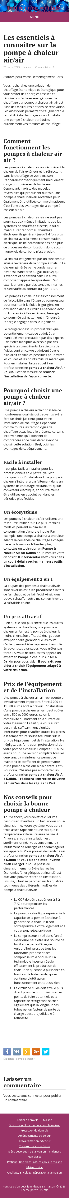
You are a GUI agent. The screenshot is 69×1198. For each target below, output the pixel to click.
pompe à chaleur (25, 1058)
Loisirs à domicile (27, 1120)
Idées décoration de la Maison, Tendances (34, 1151)
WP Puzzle (41, 1190)
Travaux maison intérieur (34, 1146)
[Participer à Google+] (36, 1051)
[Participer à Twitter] (45, 1051)
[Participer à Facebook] (7, 1051)
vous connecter (32, 1095)
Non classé (34, 1156)
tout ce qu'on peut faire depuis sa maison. (34, 10)
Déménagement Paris (47, 77)
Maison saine (34, 1167)
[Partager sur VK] (17, 1051)
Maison (27, 67)
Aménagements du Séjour (34, 1135)
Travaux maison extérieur (34, 1141)
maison (41, 598)
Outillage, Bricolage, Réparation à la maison (34, 1172)
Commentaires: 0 (44, 67)
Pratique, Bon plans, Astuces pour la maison (34, 1162)
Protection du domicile (34, 1130)
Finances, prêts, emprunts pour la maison (34, 1125)
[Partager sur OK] (26, 1051)
